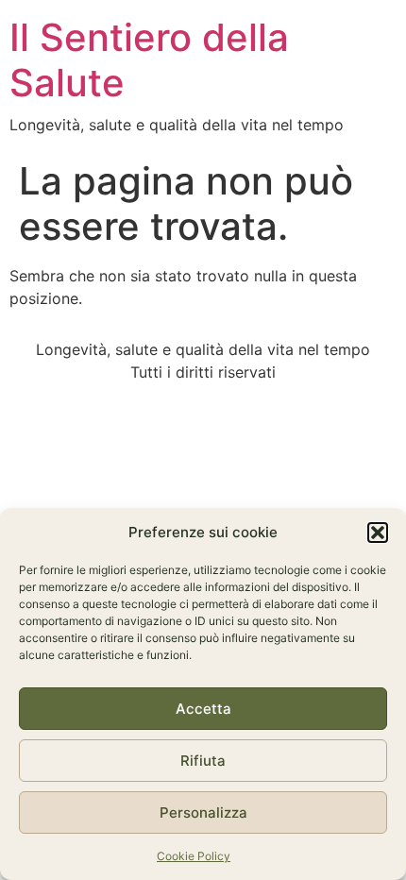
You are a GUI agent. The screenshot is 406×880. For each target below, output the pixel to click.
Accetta (203, 709)
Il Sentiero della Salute (149, 60)
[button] (377, 532)
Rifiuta (203, 761)
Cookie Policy (193, 856)
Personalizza (203, 812)
